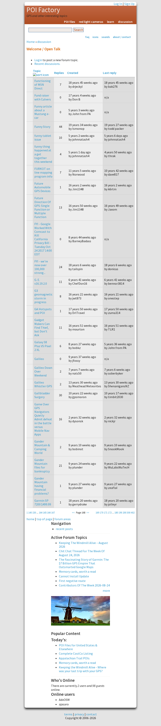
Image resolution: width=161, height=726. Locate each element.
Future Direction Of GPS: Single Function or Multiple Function (42, 207)
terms (68, 714)
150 (34, 512)
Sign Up (129, 4)
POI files (69, 22)
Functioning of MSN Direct (42, 84)
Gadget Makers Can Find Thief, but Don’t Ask (42, 327)
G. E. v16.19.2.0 (40, 281)
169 (97, 512)
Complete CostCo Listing (76, 653)
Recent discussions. (47, 64)
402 (132, 512)
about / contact (122, 37)
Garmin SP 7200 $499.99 (42, 502)
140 (30, 512)
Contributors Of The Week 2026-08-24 (84, 585)
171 (105, 512)
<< (73, 512)
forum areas (62, 519)
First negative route (72, 581)
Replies (59, 73)
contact (91, 714)
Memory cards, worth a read (77, 571)
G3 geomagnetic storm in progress (43, 296)
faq (87, 37)
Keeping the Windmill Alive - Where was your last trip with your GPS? (82, 669)
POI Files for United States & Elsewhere (78, 647)
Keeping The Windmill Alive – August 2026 (83, 544)
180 (116, 512)
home (30, 519)
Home (31, 42)
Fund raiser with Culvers (42, 97)
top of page (44, 519)
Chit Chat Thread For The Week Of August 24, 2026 (82, 553)
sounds (106, 37)
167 (53, 512)
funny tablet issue (42, 137)
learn (110, 22)
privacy (79, 714)
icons (95, 37)
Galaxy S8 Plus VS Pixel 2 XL (42, 345)
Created (72, 73)
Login (38, 60)
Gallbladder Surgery (42, 395)
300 (128, 512)
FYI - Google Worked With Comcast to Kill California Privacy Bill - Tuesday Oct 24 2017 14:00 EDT (43, 239)
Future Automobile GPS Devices (42, 187)
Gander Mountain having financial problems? (41, 485)
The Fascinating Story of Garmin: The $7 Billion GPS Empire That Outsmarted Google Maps (84, 563)
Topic (37, 71)
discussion (125, 22)
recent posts (64, 529)
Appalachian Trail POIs (74, 658)
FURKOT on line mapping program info (43, 172)
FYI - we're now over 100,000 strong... (41, 267)
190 (120, 512)
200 (124, 512)
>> (87, 512)
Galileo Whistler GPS (43, 384)
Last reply (109, 73)
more (106, 591)
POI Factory (43, 10)
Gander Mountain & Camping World (42, 447)
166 (49, 512)
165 (45, 512)
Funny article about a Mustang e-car (43, 112)
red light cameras (91, 22)
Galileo (39, 359)
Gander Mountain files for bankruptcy (42, 465)
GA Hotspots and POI (43, 311)
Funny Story (42, 127)
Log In (118, 4)
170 (101, 512)
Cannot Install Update (74, 576)
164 (40, 512)
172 (110, 512)
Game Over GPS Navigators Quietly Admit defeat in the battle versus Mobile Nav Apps (43, 419)
